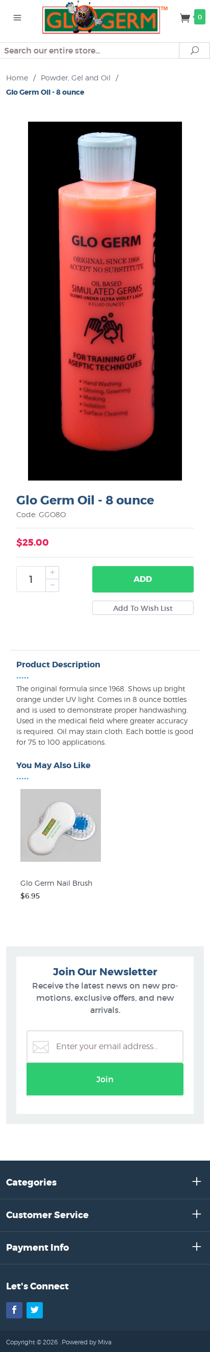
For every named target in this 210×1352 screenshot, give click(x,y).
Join (105, 1079)
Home (17, 77)
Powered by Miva (87, 1342)
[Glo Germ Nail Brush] (60, 861)
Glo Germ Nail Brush (56, 883)
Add (143, 579)
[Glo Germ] (105, 16)
